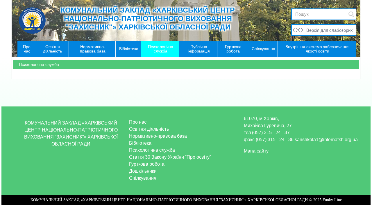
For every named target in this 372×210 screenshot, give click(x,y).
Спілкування (142, 178)
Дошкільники (143, 171)
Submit (351, 14)
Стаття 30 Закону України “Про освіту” (170, 157)
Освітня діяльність (149, 129)
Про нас (137, 122)
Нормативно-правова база (158, 136)
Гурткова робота (146, 164)
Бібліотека (140, 143)
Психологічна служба (152, 150)
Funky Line (332, 200)
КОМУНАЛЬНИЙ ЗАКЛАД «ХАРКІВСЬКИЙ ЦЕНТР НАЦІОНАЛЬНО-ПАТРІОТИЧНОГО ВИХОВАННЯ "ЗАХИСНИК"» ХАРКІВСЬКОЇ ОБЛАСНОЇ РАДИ (148, 18)
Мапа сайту (256, 150)
